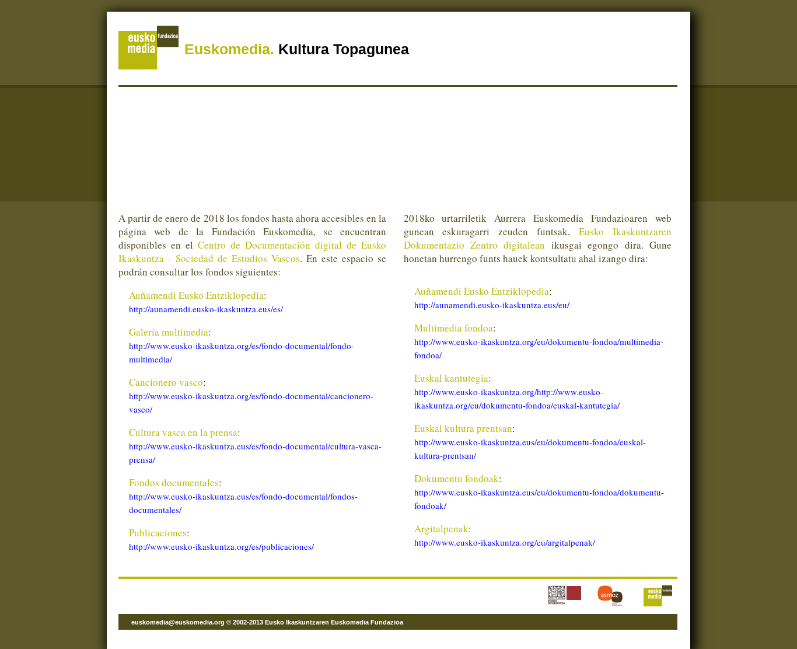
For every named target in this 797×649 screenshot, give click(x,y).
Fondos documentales (174, 482)
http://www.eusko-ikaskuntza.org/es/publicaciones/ (221, 546)
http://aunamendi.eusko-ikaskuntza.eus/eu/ (491, 304)
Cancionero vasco (166, 382)
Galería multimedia (168, 332)
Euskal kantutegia (451, 378)
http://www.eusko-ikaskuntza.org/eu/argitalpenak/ (504, 542)
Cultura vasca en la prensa (183, 432)
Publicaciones (158, 532)
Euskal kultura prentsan (463, 428)
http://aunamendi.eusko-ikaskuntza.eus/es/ (206, 309)
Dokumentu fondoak (456, 478)
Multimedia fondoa (453, 327)
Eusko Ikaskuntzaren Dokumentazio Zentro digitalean (538, 238)
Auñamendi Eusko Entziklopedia (196, 295)
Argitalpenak (441, 528)
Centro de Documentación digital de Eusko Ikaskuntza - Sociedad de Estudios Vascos (252, 251)
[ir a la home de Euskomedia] (148, 67)
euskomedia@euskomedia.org (178, 622)
